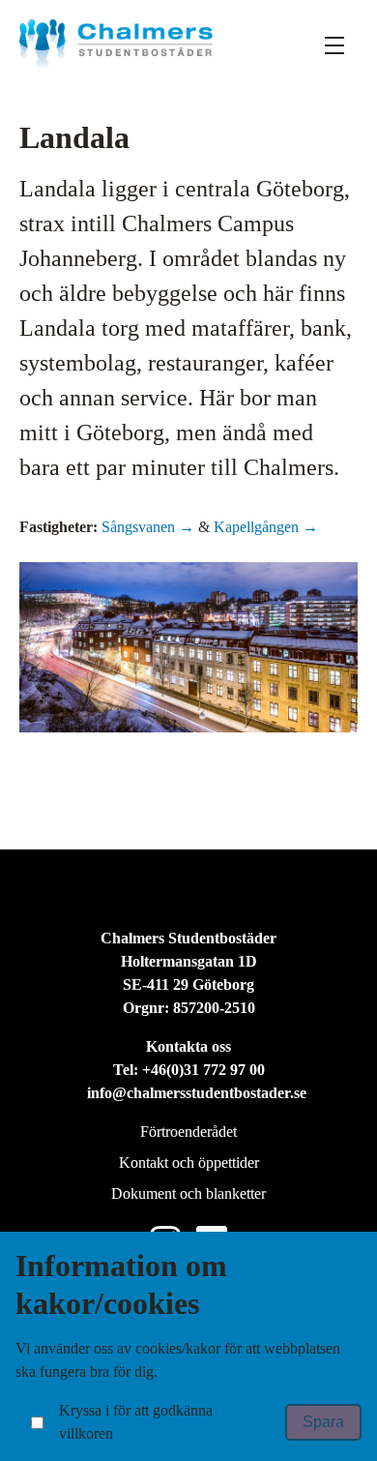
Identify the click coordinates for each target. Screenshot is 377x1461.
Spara (323, 1422)
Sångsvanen (140, 527)
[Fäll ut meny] (334, 44)
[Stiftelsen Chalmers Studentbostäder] (116, 44)
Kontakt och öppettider (189, 1162)
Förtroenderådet (188, 1131)
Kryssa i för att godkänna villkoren (136, 1422)
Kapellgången (258, 527)
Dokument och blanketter (188, 1193)
